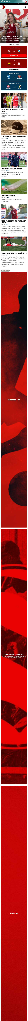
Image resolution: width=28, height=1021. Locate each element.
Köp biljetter (15, 56)
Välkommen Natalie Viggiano (12, 36)
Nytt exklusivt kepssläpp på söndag (14, 136)
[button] (25, 7)
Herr (7, 225)
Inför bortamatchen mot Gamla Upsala (12, 110)
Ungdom (7, 171)
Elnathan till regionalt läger (11, 169)
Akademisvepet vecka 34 (9, 196)
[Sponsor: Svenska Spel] (24, 2)
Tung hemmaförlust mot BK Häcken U (14, 253)
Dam (7, 113)
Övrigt (7, 138)
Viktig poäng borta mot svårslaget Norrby (13, 222)
